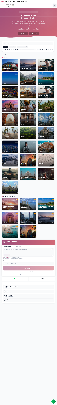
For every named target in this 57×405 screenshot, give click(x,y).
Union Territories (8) (22, 47)
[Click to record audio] (52, 249)
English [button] (2, 1)
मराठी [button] (26, 1)
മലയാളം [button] (18, 1)
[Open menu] (2, 5)
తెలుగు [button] (14, 1)
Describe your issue (12, 246)
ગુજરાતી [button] (22, 1)
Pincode (5, 260)
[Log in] (54, 5)
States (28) (12, 47)
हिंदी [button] (6, 1)
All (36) (5, 47)
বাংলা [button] (8, 1)
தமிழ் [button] (11, 1)
